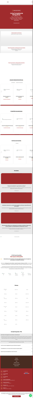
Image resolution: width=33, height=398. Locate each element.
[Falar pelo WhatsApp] (30, 395)
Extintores (17, 143)
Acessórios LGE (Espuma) (19, 82)
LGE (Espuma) (13, 82)
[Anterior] (1, 91)
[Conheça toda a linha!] (16, 22)
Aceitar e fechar (16, 396)
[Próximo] (32, 91)
